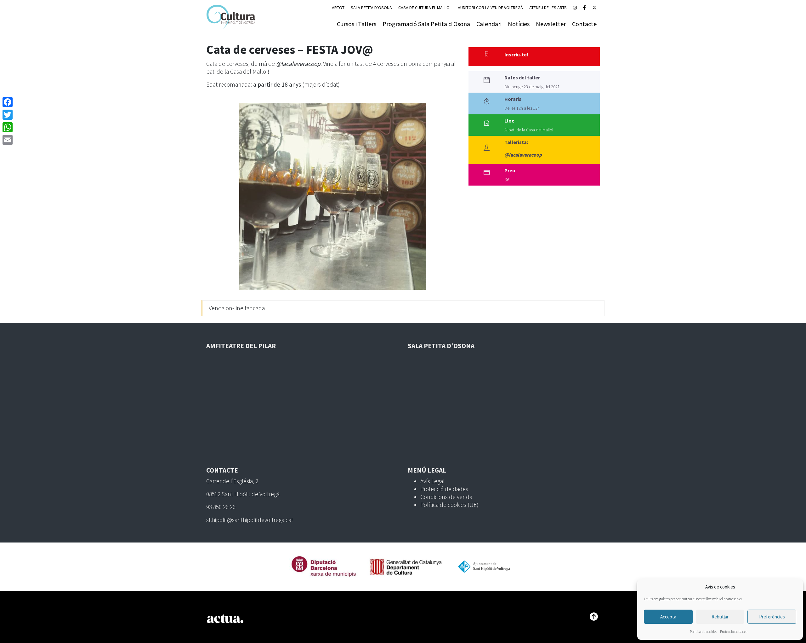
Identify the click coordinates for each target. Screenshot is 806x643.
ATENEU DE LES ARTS (548, 7)
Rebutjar (720, 617)
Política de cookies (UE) (449, 504)
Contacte (584, 24)
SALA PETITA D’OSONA (371, 7)
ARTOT (338, 7)
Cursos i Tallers (356, 24)
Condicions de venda (446, 497)
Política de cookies (703, 631)
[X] (594, 7)
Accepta (668, 617)
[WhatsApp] (7, 127)
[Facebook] (584, 7)
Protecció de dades (733, 631)
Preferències (772, 617)
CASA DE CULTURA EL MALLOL (424, 7)
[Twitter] (7, 114)
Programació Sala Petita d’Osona (426, 24)
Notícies (519, 24)
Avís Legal (432, 481)
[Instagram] (575, 7)
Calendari (489, 24)
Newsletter (551, 24)
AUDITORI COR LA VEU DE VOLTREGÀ (490, 7)
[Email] (7, 140)
